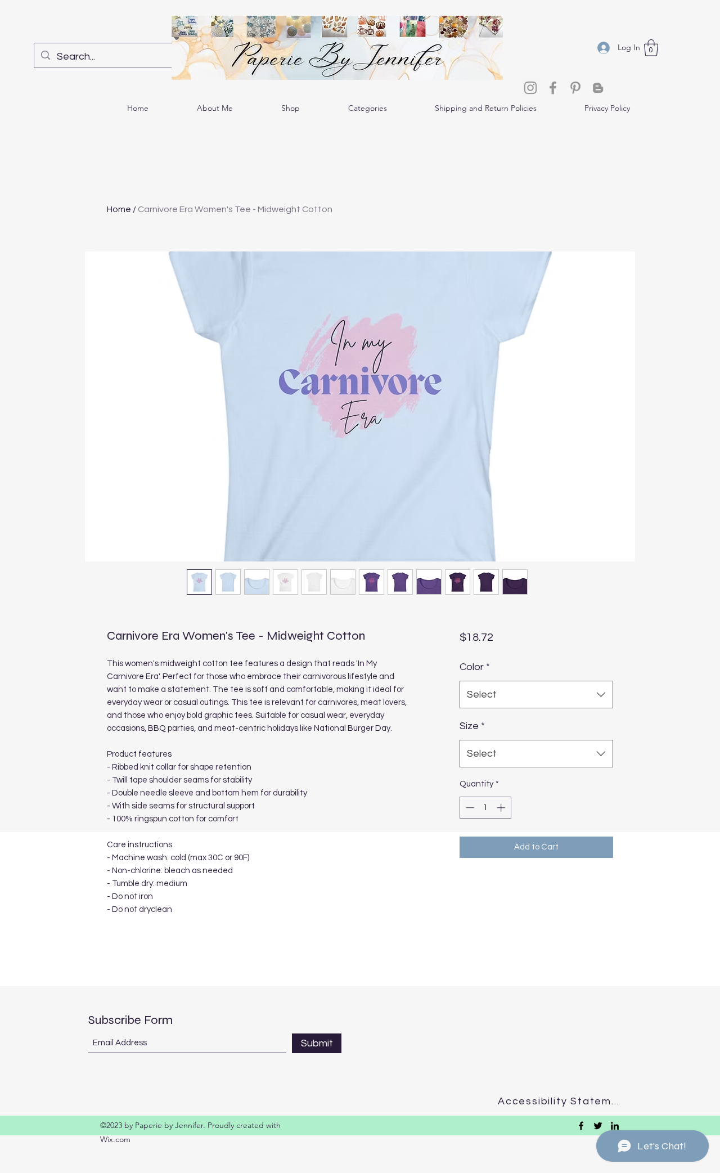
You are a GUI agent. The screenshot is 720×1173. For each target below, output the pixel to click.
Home (119, 209)
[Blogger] (598, 87)
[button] (651, 47)
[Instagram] (530, 87)
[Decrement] (468, 807)
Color (475, 667)
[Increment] (502, 807)
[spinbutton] (485, 807)
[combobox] (536, 695)
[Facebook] (552, 87)
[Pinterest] (575, 87)
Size (472, 726)
